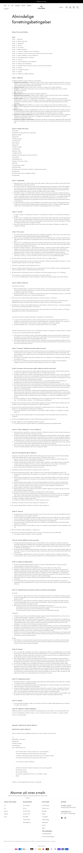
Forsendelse (45, 816)
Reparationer (45, 822)
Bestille (43, 814)
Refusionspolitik (7, 841)
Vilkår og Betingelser (47, 831)
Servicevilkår (31, 841)
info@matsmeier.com (66, 811)
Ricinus (25, 808)
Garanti (44, 825)
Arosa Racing (26, 805)
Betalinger (44, 811)
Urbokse (6, 814)
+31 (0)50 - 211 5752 (66, 805)
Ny (4, 805)
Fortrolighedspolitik (46, 833)
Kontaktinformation (46, 841)
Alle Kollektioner (27, 822)
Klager (43, 828)
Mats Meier (43, 846)
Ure (5, 808)
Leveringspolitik (37, 841)
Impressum (53, 841)
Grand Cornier (26, 814)
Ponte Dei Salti (26, 819)
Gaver (5, 816)
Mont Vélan (25, 816)
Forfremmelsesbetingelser (48, 836)
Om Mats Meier (45, 805)
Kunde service (45, 808)
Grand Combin (26, 811)
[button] (66, 7)
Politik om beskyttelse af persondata (19, 841)
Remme (6, 811)
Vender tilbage (45, 819)
